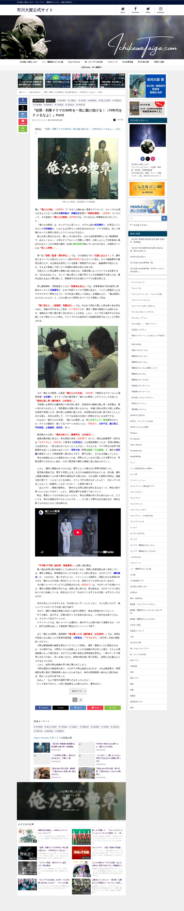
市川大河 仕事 (135, 642)
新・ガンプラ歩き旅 (138, 654)
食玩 (132, 707)
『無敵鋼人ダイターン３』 (140, 392)
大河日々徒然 (135, 625)
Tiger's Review (74, 62)
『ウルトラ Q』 (136, 288)
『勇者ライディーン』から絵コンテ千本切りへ (147, 337)
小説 (132, 637)
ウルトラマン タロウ (138, 510)
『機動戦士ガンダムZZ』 (140, 380)
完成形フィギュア (137, 631)
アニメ (132, 462)
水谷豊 (83, 100)
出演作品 (133, 592)
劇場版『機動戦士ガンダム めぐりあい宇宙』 (146, 611)
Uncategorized (136, 451)
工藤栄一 (73, 100)
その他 (132, 575)
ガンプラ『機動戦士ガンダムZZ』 (143, 551)
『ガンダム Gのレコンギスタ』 (142, 312)
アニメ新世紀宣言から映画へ (141, 468)
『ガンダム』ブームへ (139, 318)
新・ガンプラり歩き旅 (94, 62)
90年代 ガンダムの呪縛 (139, 427)
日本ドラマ (50, 100)
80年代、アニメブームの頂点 (141, 421)
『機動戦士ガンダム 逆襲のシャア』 (144, 368)
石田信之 (71, 105)
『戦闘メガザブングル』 (139, 350)
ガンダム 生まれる (137, 533)
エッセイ (133, 527)
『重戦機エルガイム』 (139, 409)
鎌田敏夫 (93, 100)
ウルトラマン (135, 498)
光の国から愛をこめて (28, 62)
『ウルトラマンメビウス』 (140, 300)
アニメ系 (133, 474)
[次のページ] (78, 694)
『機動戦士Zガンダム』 (139, 362)
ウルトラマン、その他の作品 (141, 516)
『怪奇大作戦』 (136, 344)
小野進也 (60, 105)
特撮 (132, 690)
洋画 (132, 672)
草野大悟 (81, 105)
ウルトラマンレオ (137, 522)
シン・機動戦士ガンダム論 (52, 62)
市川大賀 (120, 119)
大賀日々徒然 (159, 62)
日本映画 (133, 666)
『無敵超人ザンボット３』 (140, 386)
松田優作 (62, 100)
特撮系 (132, 696)
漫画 (132, 684)
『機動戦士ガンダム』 (139, 374)
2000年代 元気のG (137, 415)
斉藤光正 (118, 100)
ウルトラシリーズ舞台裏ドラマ (142, 486)
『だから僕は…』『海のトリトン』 (144, 324)
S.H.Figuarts (135, 439)
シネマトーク (112, 62)
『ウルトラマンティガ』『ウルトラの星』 (146, 294)
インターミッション (138, 480)
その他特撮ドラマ (137, 581)
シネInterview (135, 557)
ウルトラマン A (136, 504)
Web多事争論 (127, 62)
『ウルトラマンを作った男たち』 (143, 306)
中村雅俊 (38, 105)
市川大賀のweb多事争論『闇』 (142, 263)
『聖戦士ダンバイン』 (139, 403)
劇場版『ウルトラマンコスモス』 (143, 604)
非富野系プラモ (136, 702)
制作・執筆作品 (136, 598)
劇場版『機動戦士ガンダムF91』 (143, 619)
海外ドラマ (134, 678)
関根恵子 (49, 105)
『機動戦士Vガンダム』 (139, 356)
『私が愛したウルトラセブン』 (142, 397)
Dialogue (133, 433)
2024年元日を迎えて (138, 257)
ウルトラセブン (136, 492)
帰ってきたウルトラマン (139, 648)
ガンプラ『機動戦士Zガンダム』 (143, 545)
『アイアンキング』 (138, 282)
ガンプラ (133, 539)
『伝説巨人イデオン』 (139, 330)
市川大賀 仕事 (143, 62)
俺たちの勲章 (105, 100)
